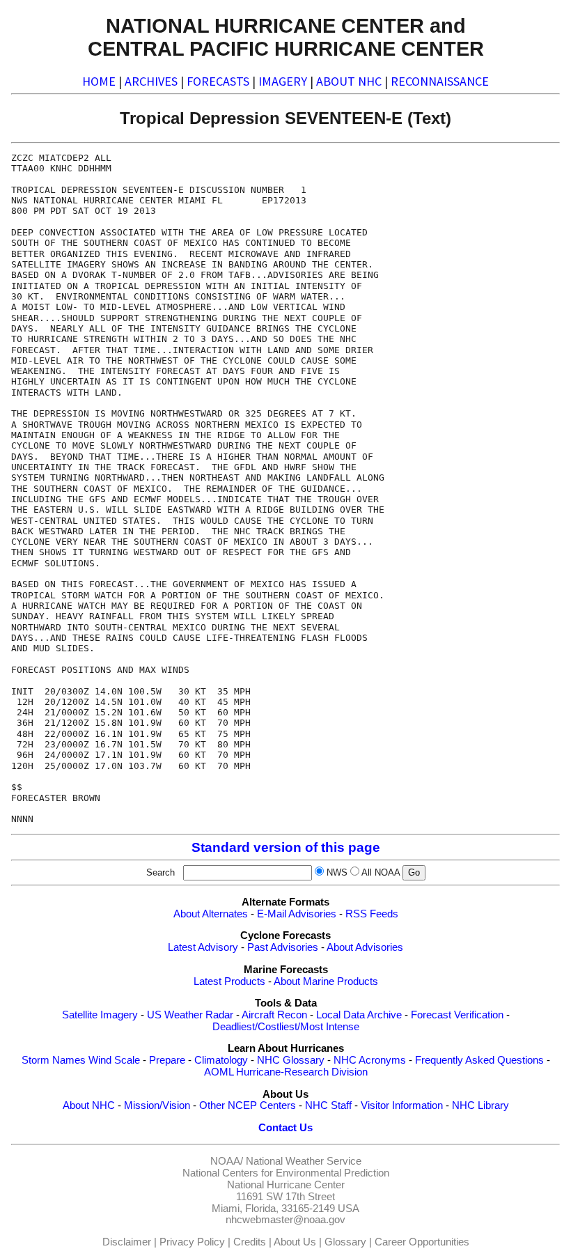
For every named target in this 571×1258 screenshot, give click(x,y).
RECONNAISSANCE (440, 81)
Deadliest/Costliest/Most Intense (285, 1026)
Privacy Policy (192, 1242)
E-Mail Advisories (296, 913)
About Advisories (365, 947)
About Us (295, 1242)
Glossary (345, 1242)
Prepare (167, 1060)
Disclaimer (126, 1242)
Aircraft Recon (274, 1014)
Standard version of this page (285, 847)
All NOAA (380, 872)
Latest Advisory (203, 947)
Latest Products (229, 981)
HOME (99, 81)
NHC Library (480, 1105)
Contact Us (285, 1127)
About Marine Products (326, 981)
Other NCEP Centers (247, 1105)
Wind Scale (114, 1060)
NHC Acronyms (370, 1060)
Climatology (221, 1060)
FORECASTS (218, 81)
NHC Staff (328, 1105)
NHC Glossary (290, 1060)
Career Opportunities (422, 1242)
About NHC (89, 1105)
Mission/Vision (157, 1105)
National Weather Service (303, 1161)
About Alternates (210, 913)
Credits (249, 1242)
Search (163, 872)
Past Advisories (282, 947)
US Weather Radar (190, 1014)
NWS (337, 872)
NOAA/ (226, 1161)
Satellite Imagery (100, 1014)
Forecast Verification (457, 1014)
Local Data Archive (359, 1014)
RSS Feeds (371, 913)
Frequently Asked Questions (479, 1060)
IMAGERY (282, 81)
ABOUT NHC (349, 81)
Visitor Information (402, 1105)
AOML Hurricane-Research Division (286, 1072)
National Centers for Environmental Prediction (285, 1173)
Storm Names (54, 1060)
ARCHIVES (151, 81)
